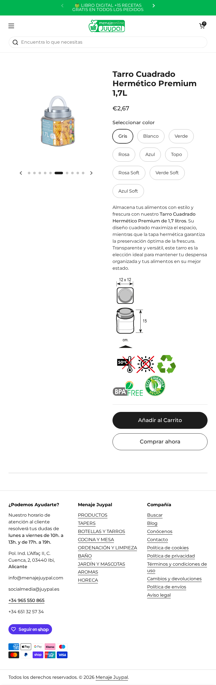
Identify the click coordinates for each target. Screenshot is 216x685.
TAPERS (87, 523)
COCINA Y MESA (96, 539)
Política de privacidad (171, 556)
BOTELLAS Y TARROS (101, 531)
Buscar (155, 515)
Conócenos (159, 531)
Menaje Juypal (112, 677)
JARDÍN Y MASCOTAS (101, 564)
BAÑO (85, 556)
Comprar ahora (160, 441)
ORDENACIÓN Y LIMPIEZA (107, 547)
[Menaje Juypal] (106, 26)
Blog (152, 523)
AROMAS (88, 572)
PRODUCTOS (92, 515)
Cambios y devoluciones (174, 578)
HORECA (88, 580)
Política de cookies (168, 547)
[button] (202, 26)
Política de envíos (166, 587)
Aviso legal (159, 595)
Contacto (157, 539)
